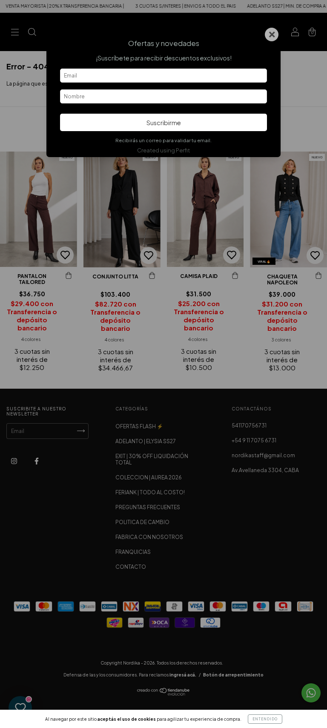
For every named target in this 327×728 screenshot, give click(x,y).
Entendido (265, 719)
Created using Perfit (163, 150)
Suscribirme (163, 122)
